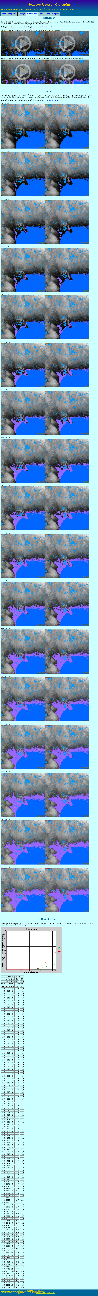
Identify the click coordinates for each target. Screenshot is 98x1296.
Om (48, 14)
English (55, 14)
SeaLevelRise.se (40, 4)
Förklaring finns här (45, 27)
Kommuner (32, 14)
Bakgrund (12, 14)
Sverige (22, 14)
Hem (4, 14)
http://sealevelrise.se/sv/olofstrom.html (13, 1291)
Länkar (42, 14)
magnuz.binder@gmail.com (45, 1293)
